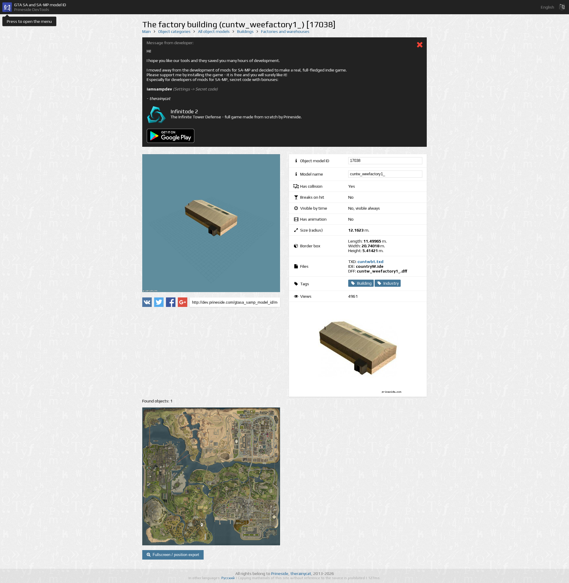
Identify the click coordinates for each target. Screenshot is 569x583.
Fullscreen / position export (176, 554)
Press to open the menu (29, 21)
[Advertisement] (211, 352)
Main (146, 31)
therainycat (300, 573)
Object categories (174, 31)
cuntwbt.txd (370, 261)
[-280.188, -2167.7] (204, 526)
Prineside (279, 573)
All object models (214, 31)
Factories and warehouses (285, 31)
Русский (228, 578)
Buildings (245, 31)
